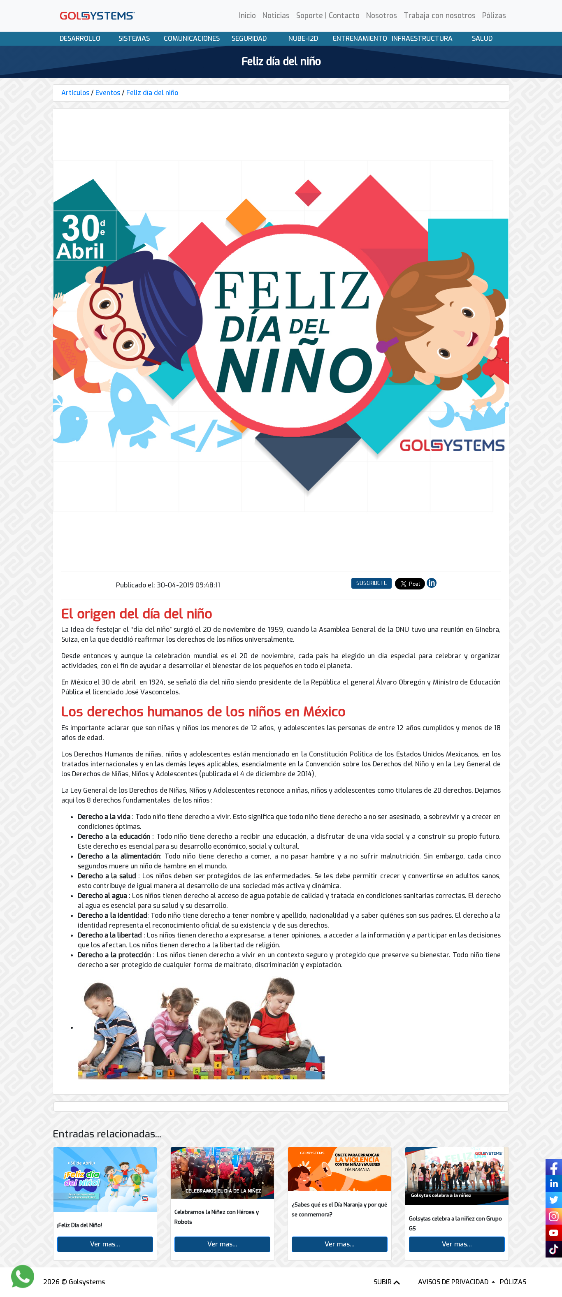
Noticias (276, 16)
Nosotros (381, 16)
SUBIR (383, 1282)
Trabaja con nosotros (440, 16)
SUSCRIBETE (371, 583)
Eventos (107, 92)
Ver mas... (105, 1244)
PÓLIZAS (513, 1282)
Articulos (75, 92)
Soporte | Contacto (328, 16)
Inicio (247, 16)
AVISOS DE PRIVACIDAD (454, 1282)
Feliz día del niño (152, 92)
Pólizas (494, 16)
